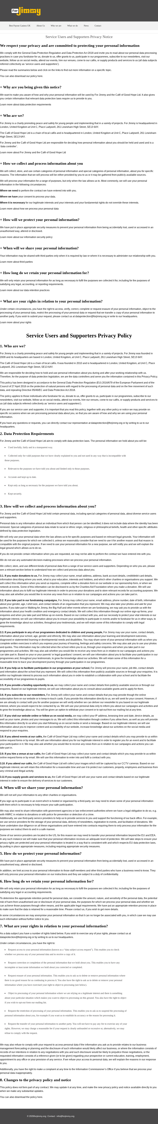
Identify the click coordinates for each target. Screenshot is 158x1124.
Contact (98, 26)
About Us (40, 26)
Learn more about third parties (16, 261)
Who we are (56, 26)
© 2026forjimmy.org (36, 1116)
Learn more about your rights (15, 322)
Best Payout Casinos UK (19, 26)
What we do (72, 26)
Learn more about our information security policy (26, 237)
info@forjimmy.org (65, 1116)
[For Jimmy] (28, 11)
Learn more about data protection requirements (25, 104)
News (86, 26)
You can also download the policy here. (21, 1097)
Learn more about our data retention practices (25, 290)
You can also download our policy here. (21, 76)
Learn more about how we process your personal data (29, 208)
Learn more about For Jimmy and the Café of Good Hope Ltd (33, 152)
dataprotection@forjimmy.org (106, 423)
